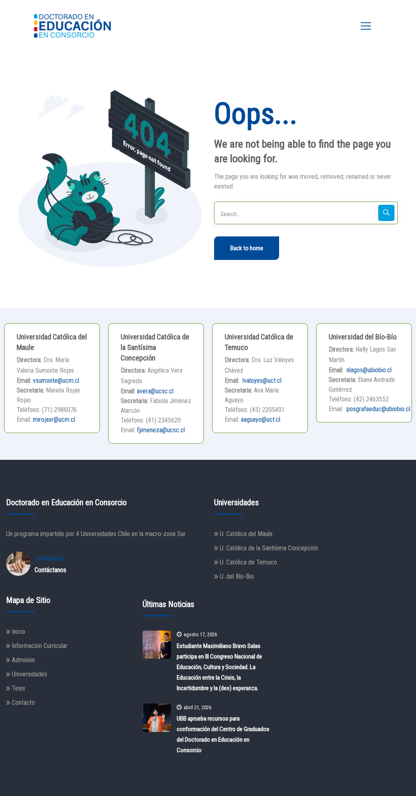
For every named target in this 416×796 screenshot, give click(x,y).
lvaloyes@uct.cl (261, 380)
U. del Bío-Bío (237, 576)
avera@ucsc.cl (155, 391)
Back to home (246, 248)
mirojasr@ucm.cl (54, 419)
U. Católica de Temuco (248, 562)
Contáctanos (50, 570)
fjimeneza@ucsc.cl (161, 430)
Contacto (23, 702)
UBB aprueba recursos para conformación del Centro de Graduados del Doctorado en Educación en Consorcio (223, 734)
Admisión (23, 660)
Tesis (18, 688)
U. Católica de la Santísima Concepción (269, 548)
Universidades (29, 674)
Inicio (18, 631)
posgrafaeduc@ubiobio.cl (377, 409)
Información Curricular (39, 646)
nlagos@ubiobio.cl (368, 370)
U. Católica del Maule (246, 534)
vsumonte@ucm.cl (56, 380)
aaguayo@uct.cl (260, 419)
